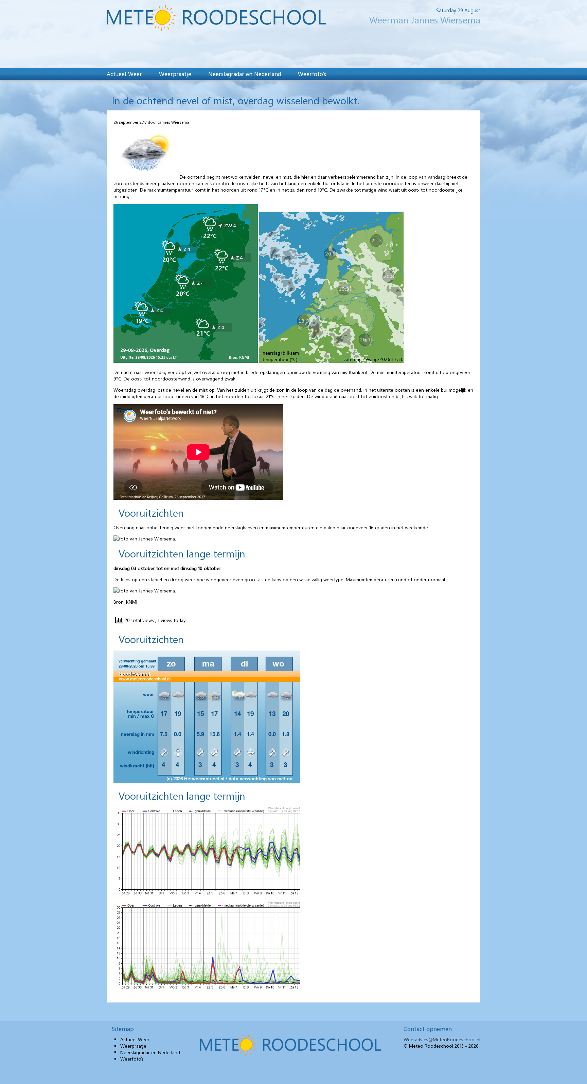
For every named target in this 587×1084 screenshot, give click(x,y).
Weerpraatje (175, 73)
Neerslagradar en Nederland (244, 73)
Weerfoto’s (312, 73)
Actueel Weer (124, 73)
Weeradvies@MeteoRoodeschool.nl (442, 1039)
